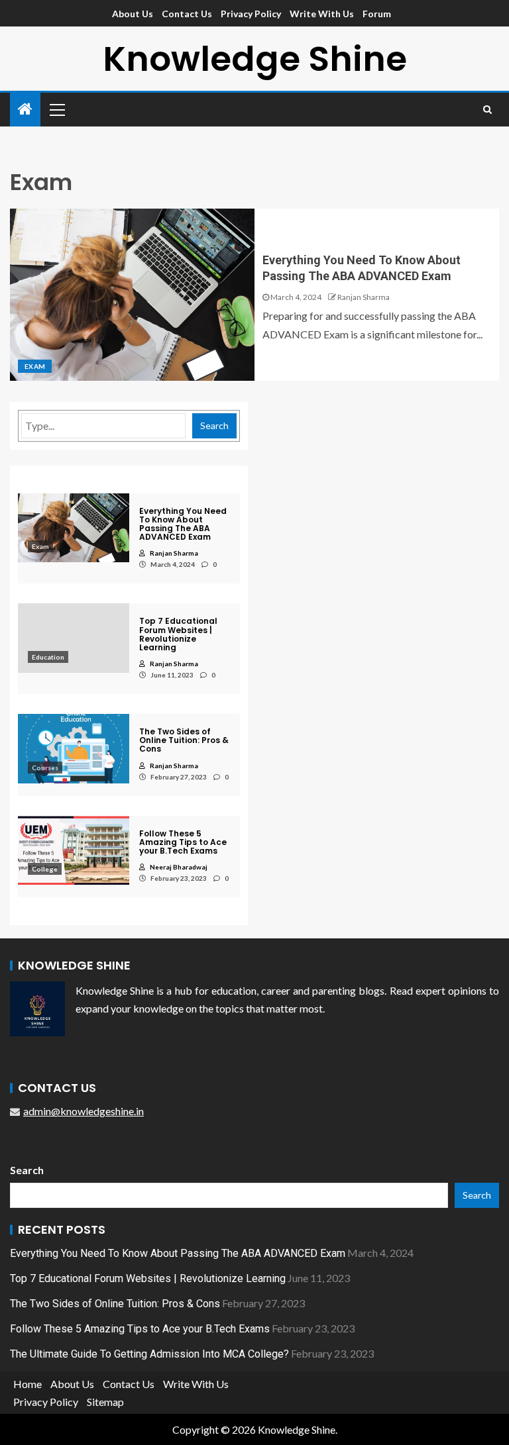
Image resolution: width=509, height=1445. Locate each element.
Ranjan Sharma (363, 297)
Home (27, 1383)
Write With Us (322, 13)
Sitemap (105, 1401)
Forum (377, 13)
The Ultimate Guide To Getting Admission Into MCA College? (149, 1354)
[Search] (487, 109)
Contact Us (187, 13)
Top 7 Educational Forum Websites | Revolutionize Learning (148, 1278)
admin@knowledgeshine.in (83, 1111)
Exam (35, 366)
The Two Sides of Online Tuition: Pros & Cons (115, 1303)
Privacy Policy (251, 13)
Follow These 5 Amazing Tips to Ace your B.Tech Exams (140, 1328)
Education (48, 657)
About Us (132, 13)
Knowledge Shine (255, 58)
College (45, 869)
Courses (45, 768)
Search (214, 425)
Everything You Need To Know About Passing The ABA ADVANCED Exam (177, 1253)
